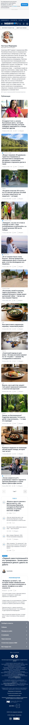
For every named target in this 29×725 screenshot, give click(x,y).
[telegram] (12, 656)
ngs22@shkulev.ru (21, 674)
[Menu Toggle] (2, 24)
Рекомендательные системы (14, 695)
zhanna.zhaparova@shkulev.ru (9, 683)
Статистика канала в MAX (9, 643)
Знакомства (14, 20)
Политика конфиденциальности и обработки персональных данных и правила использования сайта (14, 698)
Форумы (26, 20)
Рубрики (4, 627)
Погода (20, 20)
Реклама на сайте (6, 631)
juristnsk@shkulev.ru (16, 676)
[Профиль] (27, 24)
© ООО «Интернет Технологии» (14, 715)
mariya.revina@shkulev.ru (10, 685)
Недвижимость (5, 20)
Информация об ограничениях (14, 691)
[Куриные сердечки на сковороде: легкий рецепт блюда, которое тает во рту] (14, 435)
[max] (16, 656)
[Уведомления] (23, 24)
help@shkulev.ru (17, 677)
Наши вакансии (6, 639)
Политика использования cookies (14, 693)
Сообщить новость (7, 623)
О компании (5, 635)
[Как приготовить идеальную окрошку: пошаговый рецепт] (14, 312)
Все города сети (6, 646)
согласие (14, 6)
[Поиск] (20, 24)
